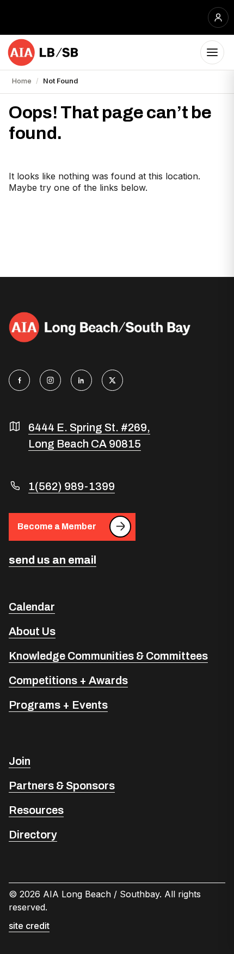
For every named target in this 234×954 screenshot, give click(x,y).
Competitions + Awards (68, 680)
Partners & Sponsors (62, 786)
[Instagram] (50, 380)
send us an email (52, 560)
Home (22, 81)
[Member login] (218, 17)
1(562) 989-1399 (71, 486)
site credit (29, 925)
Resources (36, 810)
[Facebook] (19, 380)
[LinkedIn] (81, 380)
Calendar (32, 607)
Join (19, 761)
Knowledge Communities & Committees (108, 656)
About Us (32, 631)
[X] (112, 380)
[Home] (43, 52)
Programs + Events (58, 705)
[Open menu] (212, 52)
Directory (33, 835)
